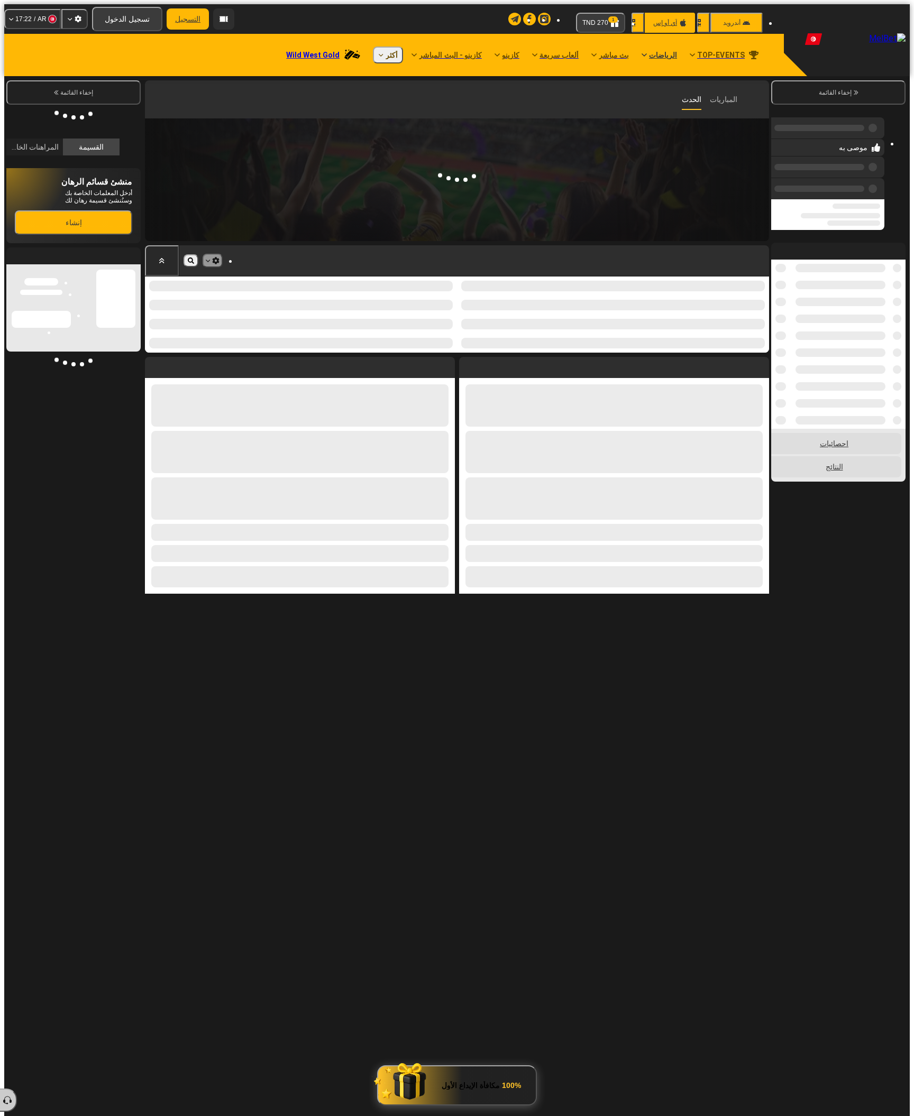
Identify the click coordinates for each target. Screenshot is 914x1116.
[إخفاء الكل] (162, 260)
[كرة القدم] (743, 99)
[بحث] (154, 99)
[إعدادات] (74, 19)
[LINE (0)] (758, 99)
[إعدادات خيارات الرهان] (213, 261)
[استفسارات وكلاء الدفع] (223, 19)
